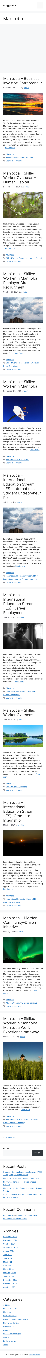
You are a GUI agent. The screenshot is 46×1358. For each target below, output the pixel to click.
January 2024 (9, 1276)
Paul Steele (8, 1215)
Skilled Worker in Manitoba (17, 460)
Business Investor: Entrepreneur (19, 157)
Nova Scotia (8, 1327)
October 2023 (9, 1287)
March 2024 (8, 1269)
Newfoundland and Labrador (15, 1319)
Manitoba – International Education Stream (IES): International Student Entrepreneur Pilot (22, 486)
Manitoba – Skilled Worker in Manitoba (20, 383)
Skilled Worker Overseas (16, 787)
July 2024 (7, 1255)
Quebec (6, 1337)
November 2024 (10, 1240)
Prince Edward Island (12, 1334)
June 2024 (7, 1258)
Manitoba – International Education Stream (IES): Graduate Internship (18, 811)
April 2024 (7, 1265)
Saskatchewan (9, 1341)
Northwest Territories (12, 1323)
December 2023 (10, 1280)
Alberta (6, 1305)
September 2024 (10, 1247)
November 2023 (10, 1284)
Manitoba (10, 154)
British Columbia (10, 1308)
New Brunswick (9, 1316)
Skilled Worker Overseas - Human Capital (24, 258)
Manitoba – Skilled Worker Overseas (19, 712)
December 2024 (10, 1237)
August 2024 (8, 1251)
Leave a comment (14, 161)
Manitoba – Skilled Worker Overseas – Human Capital (19, 177)
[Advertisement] (23, 49)
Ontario (6, 1330)
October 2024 (9, 1244)
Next (11, 1137)
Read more (10, 148)
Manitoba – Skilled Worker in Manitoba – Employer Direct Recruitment (21, 280)
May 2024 (7, 1262)
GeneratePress (34, 1355)
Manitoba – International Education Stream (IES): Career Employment (18, 604)
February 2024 (9, 1273)
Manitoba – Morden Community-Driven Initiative (20, 922)
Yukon (5, 1345)
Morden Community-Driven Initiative (21, 1003)
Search (6, 1149)
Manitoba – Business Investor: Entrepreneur (22, 80)
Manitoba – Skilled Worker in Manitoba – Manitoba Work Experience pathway (21, 1025)
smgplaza (9, 5)
